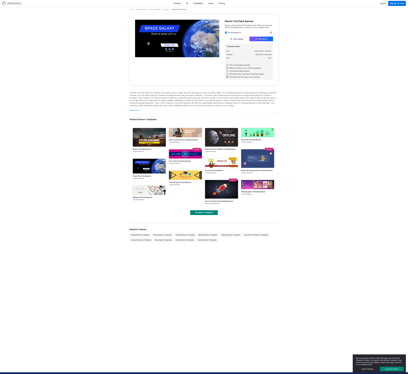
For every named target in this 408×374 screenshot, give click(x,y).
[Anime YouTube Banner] (221, 163)
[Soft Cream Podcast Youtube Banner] (185, 132)
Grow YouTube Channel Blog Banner (219, 201)
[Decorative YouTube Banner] (185, 153)
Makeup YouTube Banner (142, 197)
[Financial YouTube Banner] (257, 132)
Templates (198, 3)
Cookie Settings (367, 369)
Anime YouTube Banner (214, 170)
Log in (382, 3)
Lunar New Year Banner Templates (256, 235)
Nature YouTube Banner (142, 149)
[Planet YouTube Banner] (149, 166)
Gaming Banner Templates (140, 235)
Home (132, 9)
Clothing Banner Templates (230, 235)
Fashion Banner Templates (207, 240)
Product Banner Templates (162, 235)
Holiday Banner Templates (185, 240)
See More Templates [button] (204, 212)
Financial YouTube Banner (251, 140)
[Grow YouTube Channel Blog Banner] (221, 189)
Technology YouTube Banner (180, 182)
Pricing (222, 3)
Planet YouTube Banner (142, 176)
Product (177, 3)
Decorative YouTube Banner (180, 161)
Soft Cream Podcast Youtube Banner (183, 140)
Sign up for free (397, 3)
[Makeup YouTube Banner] (149, 190)
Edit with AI (262, 39)
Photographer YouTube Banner (253, 192)
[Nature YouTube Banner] (149, 137)
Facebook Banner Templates (141, 240)
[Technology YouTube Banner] (185, 175)
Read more (135, 110)
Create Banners (141, 9)
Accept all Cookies (392, 369)
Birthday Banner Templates (207, 235)
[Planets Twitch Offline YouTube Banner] (221, 137)
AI (187, 3)
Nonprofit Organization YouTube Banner (257, 170)
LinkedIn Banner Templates (185, 235)
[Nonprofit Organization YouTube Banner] (257, 158)
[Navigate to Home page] (11, 3)
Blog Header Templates (163, 240)
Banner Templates (155, 9)
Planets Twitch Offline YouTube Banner (220, 149)
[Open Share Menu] (270, 32)
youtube (166, 9)
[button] (237, 39)
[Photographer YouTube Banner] (257, 184)
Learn (210, 3)
